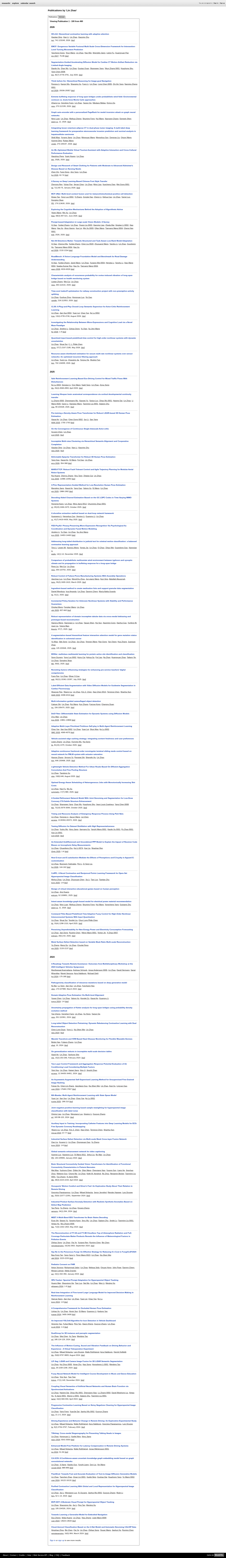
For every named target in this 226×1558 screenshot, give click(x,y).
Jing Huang (64, 892)
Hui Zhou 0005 (66, 1364)
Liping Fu (110, 53)
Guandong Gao (121, 548)
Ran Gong (102, 642)
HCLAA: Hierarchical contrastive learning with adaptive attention (80, 34)
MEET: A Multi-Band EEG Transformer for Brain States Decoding (79, 1217)
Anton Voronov (57, 1267)
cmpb (53, 144)
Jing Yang (74, 172)
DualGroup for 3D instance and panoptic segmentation (75, 1333)
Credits (22, 1555)
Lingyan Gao (122, 1086)
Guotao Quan (83, 68)
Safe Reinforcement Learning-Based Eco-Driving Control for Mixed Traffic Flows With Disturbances (89, 380)
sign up (61, 1540)
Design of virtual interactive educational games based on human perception (85, 889)
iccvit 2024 (55, 1327)
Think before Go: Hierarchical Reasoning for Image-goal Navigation (81, 81)
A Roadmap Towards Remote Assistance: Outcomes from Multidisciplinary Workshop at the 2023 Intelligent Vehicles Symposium (92, 965)
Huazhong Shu (127, 68)
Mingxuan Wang (88, 137)
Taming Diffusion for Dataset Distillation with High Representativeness (82, 826)
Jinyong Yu (68, 757)
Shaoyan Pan (56, 692)
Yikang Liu (67, 692)
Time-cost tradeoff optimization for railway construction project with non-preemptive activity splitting (92, 292)
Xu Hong (87, 1014)
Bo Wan (99, 1155)
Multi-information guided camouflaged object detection (76, 701)
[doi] (73, 40)
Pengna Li (55, 84)
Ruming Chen (95, 1242)
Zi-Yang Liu (87, 864)
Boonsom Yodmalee (68, 864)
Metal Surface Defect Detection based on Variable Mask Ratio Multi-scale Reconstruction (91, 942)
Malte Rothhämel (92, 1352)
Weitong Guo (62, 1174)
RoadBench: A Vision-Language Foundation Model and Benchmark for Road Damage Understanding (89, 258)
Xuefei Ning (76, 1436)
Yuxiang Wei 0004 (97, 263)
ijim (52, 160)
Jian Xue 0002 (66, 313)
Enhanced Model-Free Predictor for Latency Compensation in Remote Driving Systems (89, 1446)
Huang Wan (56, 1283)
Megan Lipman (57, 1271)
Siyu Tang (78, 476)
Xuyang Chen (57, 432)
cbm (53, 989)
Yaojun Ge (87, 103)
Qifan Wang (99, 228)
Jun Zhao (80, 642)
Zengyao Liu (114, 137)
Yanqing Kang (75, 1221)
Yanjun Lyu (93, 401)
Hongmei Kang (57, 504)
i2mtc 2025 (55, 851)
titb (52, 1180)
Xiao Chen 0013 (99, 692)
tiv (52, 1427)
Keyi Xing (104, 579)
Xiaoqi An (55, 419)
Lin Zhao (73, 37)
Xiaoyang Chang (111, 119)
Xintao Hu (55, 1224)
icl (52, 507)
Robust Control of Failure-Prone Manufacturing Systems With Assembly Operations (88, 576)
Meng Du (64, 945)
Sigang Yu (64, 1221)
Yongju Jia (84, 548)
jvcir (52, 1508)
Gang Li (65, 404)
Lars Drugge (127, 1192)
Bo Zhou (105, 1174)
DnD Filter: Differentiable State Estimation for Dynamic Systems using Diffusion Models (90, 714)
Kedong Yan (102, 1311)
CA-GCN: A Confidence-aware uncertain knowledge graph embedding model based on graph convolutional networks (92, 1459)
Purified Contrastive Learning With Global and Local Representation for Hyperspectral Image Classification (92, 1488)
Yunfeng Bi (132, 623)
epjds (53, 554)
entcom (54, 895)
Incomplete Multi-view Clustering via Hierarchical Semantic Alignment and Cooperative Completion (90, 442)
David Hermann (123, 970)
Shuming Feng (89, 119)
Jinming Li (80, 516)
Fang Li (85, 84)
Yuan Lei (76, 313)
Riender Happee (114, 1192)
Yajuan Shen (89, 623)
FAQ (57, 1555)
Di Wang (72, 460)
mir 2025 (55, 491)
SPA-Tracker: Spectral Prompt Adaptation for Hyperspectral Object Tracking (84, 1280)
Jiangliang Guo (81, 1086)
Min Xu (65, 213)
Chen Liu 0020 (87, 244)
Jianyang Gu (84, 829)
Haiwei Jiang (73, 1070)
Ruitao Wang (68, 141)
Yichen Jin (101, 933)
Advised (61, 17)
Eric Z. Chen (86, 692)
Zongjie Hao (88, 197)
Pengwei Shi (79, 757)
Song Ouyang (57, 657)
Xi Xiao (54, 225)
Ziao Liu (54, 1142)
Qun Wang (76, 385)
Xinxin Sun (73, 1311)
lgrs (52, 1415)
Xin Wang (101, 1465)
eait (52, 679)
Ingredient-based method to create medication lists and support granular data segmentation (92, 588)
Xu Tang (72, 1336)
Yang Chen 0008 (58, 72)
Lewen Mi (62, 548)
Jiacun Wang (74, 817)
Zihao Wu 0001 (105, 401)
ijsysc (53, 347)
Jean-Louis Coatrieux (105, 804)
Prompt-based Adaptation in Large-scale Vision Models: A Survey (80, 222)
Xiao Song (87, 1364)
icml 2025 (55, 435)
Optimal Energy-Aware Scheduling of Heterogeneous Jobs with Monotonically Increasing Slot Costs (93, 784)
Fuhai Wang (68, 1324)
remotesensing (57, 1246)
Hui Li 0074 (78, 848)
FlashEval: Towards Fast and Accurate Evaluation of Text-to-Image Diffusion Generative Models (94, 1474)
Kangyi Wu (65, 84)
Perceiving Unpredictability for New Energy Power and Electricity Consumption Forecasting (92, 929)
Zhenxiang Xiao (98, 1170)
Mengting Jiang (57, 488)
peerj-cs (54, 122)
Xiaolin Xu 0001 (113, 829)
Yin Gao (88, 297)
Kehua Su (90, 657)
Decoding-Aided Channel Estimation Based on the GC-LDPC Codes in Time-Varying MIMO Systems (91, 499)
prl (52, 1117)
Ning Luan (55, 119)
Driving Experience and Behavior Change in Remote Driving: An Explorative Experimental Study (94, 1421)
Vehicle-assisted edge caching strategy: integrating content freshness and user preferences (92, 739)
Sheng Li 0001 (73, 1396)
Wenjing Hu (110, 1283)
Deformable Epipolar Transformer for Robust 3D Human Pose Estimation (83, 457)
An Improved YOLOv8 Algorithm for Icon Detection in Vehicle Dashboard (83, 1321)
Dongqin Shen (125, 119)
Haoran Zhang (57, 757)
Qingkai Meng (57, 607)
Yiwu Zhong (86, 1518)
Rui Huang (55, 476)
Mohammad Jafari (71, 1267)
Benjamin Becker (117, 1174)
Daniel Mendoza (58, 591)
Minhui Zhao (56, 880)
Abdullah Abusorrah (117, 579)
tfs (52, 923)
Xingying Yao (56, 1324)
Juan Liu (54, 626)
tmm (53, 1368)
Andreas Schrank (80, 970)
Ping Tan (77, 1324)
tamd (53, 1399)
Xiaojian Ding (56, 37)
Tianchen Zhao (66, 1477)
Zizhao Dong (74, 329)
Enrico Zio (111, 103)
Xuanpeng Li (56, 516)
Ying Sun (63, 1377)
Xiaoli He (55, 1055)
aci (52, 1274)
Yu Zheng (55, 945)
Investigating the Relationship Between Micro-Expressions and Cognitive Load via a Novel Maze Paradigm (91, 323)
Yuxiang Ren (83, 1242)
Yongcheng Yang (112, 905)
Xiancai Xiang (57, 1299)
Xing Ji (82, 1070)
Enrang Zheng (83, 1208)
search (32, 3)
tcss (53, 316)
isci (52, 40)
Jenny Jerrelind (100, 1192)
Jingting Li (64, 329)
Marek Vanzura (67, 973)
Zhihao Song (56, 1242)
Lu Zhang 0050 (57, 401)
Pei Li (79, 864)
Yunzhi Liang (83, 1465)
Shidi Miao (55, 137)
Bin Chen (105, 1242)
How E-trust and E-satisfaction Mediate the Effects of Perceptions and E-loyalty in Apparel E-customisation (92, 859)
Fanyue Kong (94, 704)
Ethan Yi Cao (74, 676)
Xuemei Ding (56, 141)
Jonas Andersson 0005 (97, 970)
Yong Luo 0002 (67, 197)
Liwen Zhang (56, 742)
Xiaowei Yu (83, 401)
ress (53, 106)
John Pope (116, 1267)
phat (53, 1045)
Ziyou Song (104, 385)
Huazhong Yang (114, 1477)
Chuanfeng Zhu (66, 848)
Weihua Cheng (75, 119)
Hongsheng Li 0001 (100, 1364)
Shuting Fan (95, 360)
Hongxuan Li (65, 1436)
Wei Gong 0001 (122, 184)
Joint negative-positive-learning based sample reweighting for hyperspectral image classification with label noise (88, 1109)
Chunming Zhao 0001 (97, 504)
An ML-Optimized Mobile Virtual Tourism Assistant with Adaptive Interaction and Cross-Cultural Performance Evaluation (93, 151)
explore (15, 3)
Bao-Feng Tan (57, 1255)
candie (54, 300)
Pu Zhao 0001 (127, 829)
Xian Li (66, 37)
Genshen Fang (67, 103)
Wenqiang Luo (77, 1114)
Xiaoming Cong (109, 623)
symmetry (55, 792)
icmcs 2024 (56, 1001)
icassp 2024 (56, 1314)
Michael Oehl (92, 973)
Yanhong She (73, 1055)
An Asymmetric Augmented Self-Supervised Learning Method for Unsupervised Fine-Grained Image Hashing (92, 1081)
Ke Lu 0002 (95, 313)
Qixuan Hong (106, 1267)
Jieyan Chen (79, 184)
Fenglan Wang (70, 607)
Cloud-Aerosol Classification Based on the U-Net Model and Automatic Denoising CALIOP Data (93, 1527)
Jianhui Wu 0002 (87, 1411)
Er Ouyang (82, 1493)
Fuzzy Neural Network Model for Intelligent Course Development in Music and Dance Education (93, 1374)
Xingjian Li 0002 (122, 225)
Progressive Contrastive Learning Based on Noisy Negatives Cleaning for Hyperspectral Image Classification (93, 1406)
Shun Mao (94, 729)
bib (52, 664)
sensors (54, 1211)
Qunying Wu (76, 742)
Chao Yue (85, 313)
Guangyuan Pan (122, 53)
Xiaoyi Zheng (87, 1324)
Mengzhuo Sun (102, 137)
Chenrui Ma (63, 244)
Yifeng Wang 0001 (88, 933)
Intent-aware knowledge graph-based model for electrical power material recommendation (91, 901)
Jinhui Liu (91, 1155)
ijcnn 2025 (55, 883)
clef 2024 (55, 1258)
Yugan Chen (56, 998)
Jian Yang (94, 419)
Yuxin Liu (63, 360)
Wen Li (101, 1283)
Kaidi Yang (86, 385)
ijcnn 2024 (55, 1145)
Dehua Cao (107, 197)
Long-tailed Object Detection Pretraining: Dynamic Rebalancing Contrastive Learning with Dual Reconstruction (93, 1024)
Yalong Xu (87, 488)
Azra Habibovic (80, 973)
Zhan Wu (64, 68)
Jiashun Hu (116, 1530)
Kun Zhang (83, 704)
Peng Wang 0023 (83, 1255)
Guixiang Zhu (125, 905)
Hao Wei (88, 53)
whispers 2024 (57, 1286)
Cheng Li (97, 197)
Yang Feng (64, 1411)
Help (29, 1555)
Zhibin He (77, 1170)
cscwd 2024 (56, 1468)
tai (52, 188)
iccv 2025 (55, 535)
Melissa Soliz (94, 1267)
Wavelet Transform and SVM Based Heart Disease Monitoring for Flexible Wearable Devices (91, 1039)
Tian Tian (72, 1377)
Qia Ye (74, 1242)
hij (52, 595)
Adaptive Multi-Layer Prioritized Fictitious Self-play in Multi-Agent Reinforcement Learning (91, 726)
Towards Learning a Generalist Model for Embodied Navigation (79, 1515)
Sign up (222, 3)
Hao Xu (60, 228)
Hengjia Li (110, 263)
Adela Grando (70, 1271)
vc (52, 519)
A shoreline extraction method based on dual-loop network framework (82, 513)
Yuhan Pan (68, 184)
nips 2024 (55, 1033)
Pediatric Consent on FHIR (63, 1264)
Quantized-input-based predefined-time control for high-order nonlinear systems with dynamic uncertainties (93, 339)
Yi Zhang (78, 197)
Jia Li (87, 880)
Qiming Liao (56, 1114)
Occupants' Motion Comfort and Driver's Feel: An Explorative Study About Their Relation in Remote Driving (91, 1187)
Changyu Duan (107, 704)
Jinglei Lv (113, 1221)
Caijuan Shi (56, 704)
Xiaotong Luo (67, 1155)
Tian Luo (94, 880)
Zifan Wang (86, 1170)
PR (52, 203)
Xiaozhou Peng (57, 156)
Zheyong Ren (57, 184)
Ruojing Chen (74, 933)
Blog (51, 1555)
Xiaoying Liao (98, 225)
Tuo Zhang (61, 1177)
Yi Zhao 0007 (112, 933)
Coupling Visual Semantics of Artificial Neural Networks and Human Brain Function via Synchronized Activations (89, 1387)
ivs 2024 (54, 1452)
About (5, 1555)
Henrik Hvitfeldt (120, 1352)
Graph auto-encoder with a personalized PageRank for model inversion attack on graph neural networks (93, 113)
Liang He (121, 1170)
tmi (52, 75)
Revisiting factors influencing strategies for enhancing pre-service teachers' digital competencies (88, 671)
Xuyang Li (63, 1142)
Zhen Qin (55, 172)
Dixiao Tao (55, 197)
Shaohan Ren (97, 848)
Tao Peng (55, 1208)
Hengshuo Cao (69, 516)
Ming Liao (97, 184)
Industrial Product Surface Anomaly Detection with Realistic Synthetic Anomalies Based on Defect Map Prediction (91, 1203)
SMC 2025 (55, 732)
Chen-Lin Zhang (67, 1086)
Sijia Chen (64, 1336)
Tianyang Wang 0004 (114, 228)
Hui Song (86, 742)
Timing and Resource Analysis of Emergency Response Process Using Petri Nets (87, 814)
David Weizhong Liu (120, 1393)
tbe (52, 808)
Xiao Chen (85, 1130)
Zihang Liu (55, 103)
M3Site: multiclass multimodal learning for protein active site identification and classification (92, 654)
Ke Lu (100, 1299)
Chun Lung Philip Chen (88, 920)
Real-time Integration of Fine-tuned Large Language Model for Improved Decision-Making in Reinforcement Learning (92, 1294)
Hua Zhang (122, 642)
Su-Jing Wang (94, 329)
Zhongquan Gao (83, 1142)
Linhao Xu (55, 1311)
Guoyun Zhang (99, 1114)
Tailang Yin (131, 657)
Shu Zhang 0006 (67, 1224)
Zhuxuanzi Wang (101, 244)
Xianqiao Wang (75, 404)
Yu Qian (84, 329)
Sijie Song (63, 642)
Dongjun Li (66, 385)
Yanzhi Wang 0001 (98, 829)
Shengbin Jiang (99, 53)
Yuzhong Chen (66, 1170)
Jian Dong (64, 933)
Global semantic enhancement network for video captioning (78, 1151)
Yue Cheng (55, 1014)
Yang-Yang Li (69, 1255)
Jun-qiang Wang (92, 579)
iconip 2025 (56, 1101)
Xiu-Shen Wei (79, 1030)
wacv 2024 (55, 1440)
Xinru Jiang (73, 829)
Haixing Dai (117, 401)
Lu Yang (61, 986)
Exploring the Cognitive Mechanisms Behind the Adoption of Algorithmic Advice (87, 209)
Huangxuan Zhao (118, 657)
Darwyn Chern (92, 591)
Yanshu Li (113, 244)
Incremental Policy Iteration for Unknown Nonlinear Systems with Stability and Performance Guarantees (92, 602)
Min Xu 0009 (88, 228)
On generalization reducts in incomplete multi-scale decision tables (81, 1051)
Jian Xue (69, 986)
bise (53, 216)
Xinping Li (88, 1114)
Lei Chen (85, 817)
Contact (13, 1555)
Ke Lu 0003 (56, 385)
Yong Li (70, 1030)
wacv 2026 (55, 269)
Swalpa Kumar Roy (64, 266)
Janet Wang (75, 263)
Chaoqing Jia (73, 360)
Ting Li (54, 548)
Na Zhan (106, 657)
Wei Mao (55, 1170)
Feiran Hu (55, 1086)
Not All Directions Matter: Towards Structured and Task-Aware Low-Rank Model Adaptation (91, 241)
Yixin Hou (55, 1070)
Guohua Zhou (65, 297)
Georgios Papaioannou (60, 1192)
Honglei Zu (84, 998)
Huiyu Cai (81, 657)
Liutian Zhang (57, 282)
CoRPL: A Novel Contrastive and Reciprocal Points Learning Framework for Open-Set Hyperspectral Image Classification (89, 874)
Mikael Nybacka (86, 1192)
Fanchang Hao (88, 986)
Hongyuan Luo (78, 297)
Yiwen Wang (56, 213)
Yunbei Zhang (64, 225)
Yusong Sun (111, 1170)
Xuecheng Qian (109, 184)
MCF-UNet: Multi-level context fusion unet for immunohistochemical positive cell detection (92, 194)
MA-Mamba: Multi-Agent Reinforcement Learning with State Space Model (83, 1095)
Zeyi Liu (93, 1465)
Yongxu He (84, 360)
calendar (24, 3)
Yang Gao (55, 460)
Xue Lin (79, 228)
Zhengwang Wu (71, 401)
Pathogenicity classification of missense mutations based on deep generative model (89, 983)
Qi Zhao (101, 548)
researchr (6, 3)
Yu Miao (54, 642)
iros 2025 (55, 479)
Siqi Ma (86, 1283)
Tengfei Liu (73, 920)
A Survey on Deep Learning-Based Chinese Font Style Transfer (79, 181)
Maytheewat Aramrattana (61, 970)
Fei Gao (80, 460)
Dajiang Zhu (104, 404)
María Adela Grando (107, 591)
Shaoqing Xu (76, 84)
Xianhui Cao (122, 623)
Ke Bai (54, 986)
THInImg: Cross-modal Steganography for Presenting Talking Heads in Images (86, 1433)
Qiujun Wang (126, 137)
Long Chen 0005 (105, 84)
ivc (52, 707)
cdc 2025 (55, 610)
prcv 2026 (55, 463)
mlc (52, 1058)
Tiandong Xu (65, 773)
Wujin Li (119, 1493)
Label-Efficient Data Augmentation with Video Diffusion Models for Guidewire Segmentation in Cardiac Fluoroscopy (93, 687)
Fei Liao (98, 657)
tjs (52, 745)
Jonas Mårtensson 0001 (99, 1449)
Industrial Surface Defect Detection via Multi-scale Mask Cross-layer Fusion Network (89, 1139)
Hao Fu (63, 789)
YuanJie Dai (75, 1411)
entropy (54, 936)
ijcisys (53, 1380)
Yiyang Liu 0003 (85, 225)
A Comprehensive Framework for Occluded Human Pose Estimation (81, 1308)
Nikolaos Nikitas (99, 103)
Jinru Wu (85, 1221)
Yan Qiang (112, 642)
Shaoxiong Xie (68, 1283)
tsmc (53, 582)
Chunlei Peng (82, 945)
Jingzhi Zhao (91, 1070)
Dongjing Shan (57, 200)
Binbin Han (55, 1042)
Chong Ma (73, 1174)
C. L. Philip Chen (75, 344)
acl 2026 (54, 90)
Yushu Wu (64, 829)
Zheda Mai (109, 225)
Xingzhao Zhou (57, 1530)
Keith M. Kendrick (94, 1174)
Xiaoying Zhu (83, 37)
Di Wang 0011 (80, 1155)
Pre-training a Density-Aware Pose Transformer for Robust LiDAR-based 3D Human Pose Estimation (90, 414)
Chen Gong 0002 (75, 419)
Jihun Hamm (69, 228)
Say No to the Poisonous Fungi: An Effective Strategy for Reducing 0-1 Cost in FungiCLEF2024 (93, 1252)
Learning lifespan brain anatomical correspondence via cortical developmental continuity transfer (91, 395)
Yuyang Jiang (66, 137)
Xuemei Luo (56, 1155)
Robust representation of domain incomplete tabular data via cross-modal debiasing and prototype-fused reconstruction (91, 618)
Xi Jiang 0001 (72, 1177)
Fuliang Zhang (67, 1042)
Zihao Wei (109, 548)
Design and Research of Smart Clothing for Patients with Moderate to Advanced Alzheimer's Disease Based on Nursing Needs (92, 167)
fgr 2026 (54, 332)
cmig (53, 648)
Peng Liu (55, 566)
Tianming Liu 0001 (90, 404)
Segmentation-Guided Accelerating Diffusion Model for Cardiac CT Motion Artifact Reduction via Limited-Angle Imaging (94, 63)
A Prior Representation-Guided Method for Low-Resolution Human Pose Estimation (88, 485)
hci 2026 (54, 175)
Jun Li (86, 419)
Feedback (66, 1555)
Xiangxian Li (69, 623)
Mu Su (69, 789)
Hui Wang (100, 119)
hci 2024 (54, 976)
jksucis (54, 629)
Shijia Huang (67, 1518)
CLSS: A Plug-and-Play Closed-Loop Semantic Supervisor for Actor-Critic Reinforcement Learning (90, 308)
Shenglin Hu (91, 757)
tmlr (52, 235)
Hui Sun (98, 623)
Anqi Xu (112, 1086)
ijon (52, 363)
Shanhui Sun (125, 692)
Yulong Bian (64, 626)
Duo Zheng (56, 1518)
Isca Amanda (71, 591)
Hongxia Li (64, 817)
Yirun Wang (70, 53)
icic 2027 (55, 56)
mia (52, 407)
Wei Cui (67, 282)
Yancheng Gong (58, 53)
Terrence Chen (113, 692)
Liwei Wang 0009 (99, 1518)
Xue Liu (87, 848)
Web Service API (40, 1555)
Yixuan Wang (105, 1530)
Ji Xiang (63, 1465)
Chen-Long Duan (58, 1030)
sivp (53, 776)
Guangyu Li (90, 516)
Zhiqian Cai (88, 476)
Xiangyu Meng (73, 548)
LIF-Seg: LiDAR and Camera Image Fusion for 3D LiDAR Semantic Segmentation (87, 1361)
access (54, 820)
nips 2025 (55, 451)
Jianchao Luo (56, 579)
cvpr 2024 (55, 1089)
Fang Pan (55, 676)
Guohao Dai (102, 1477)
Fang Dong (64, 172)
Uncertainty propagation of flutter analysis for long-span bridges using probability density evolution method (91, 1009)
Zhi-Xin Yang (118, 84)
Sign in (216, 3)
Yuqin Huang (70, 156)
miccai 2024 (56, 1133)
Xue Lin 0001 (56, 833)
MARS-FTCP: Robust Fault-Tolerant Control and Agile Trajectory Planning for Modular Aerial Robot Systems (92, 471)
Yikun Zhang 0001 (112, 68)
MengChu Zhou (78, 579)
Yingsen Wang (91, 642)
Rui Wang (74, 704)
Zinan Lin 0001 (79, 1477)
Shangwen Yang (97, 68)
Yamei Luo (125, 197)
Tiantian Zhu (104, 880)
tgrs (52, 1496)
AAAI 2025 (55, 423)
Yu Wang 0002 (128, 1477)
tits (52, 388)
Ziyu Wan (55, 717)
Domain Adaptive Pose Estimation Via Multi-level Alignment (77, 995)
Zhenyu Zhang (67, 476)
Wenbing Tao (82, 1336)
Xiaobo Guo (72, 1465)
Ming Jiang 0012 (80, 504)
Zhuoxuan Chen (77, 880)
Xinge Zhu (77, 1364)
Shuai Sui (63, 344)
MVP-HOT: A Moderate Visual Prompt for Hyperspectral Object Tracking (82, 1502)
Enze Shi (55, 1221)
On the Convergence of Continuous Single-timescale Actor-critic (80, 429)
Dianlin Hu (55, 68)
